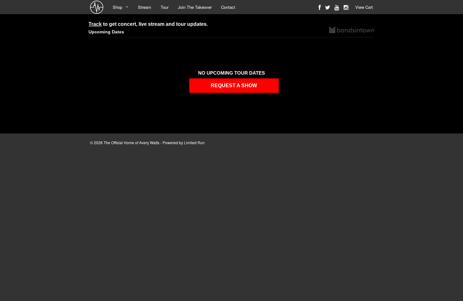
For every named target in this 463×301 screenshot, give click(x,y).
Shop (117, 7)
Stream (144, 7)
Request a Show (234, 85)
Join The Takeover (195, 7)
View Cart (364, 7)
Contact (228, 7)
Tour (165, 7)
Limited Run (194, 142)
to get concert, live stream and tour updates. (148, 24)
